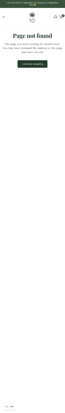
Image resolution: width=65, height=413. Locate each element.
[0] (60, 17)
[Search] (55, 17)
